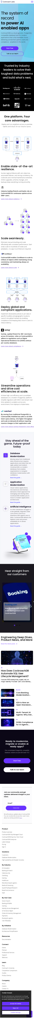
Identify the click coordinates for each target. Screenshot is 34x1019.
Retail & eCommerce (8, 890)
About (4, 984)
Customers (5, 855)
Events (4, 947)
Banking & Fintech (7, 870)
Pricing (4, 844)
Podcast (4, 950)
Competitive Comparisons (9, 970)
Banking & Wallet (7, 903)
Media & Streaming (7, 885)
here (20, 818)
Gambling (5, 875)
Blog (3, 965)
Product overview (7, 832)
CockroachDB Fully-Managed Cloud (12, 834)
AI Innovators (5, 868)
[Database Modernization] (17, 543)
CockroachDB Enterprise (9, 839)
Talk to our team (12, 53)
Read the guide (16, 478)
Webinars (5, 957)
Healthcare (5, 880)
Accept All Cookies (15, 1003)
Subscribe (16, 808)
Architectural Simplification (10, 931)
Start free (9, 48)
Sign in (4, 847)
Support (4, 955)
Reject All (15, 1008)
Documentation (6, 939)
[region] (15, 1004)
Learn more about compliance (11, 346)
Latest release (6, 842)
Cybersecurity (6, 873)
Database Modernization (9, 857)
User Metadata (6, 921)
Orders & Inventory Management (11, 913)
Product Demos (6, 975)
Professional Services (8, 952)
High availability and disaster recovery (13, 860)
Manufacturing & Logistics (9, 883)
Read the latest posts (8, 643)
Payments (5, 916)
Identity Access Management (10, 908)
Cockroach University (8, 968)
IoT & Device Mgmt (7, 911)
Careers (4, 986)
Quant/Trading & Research (9, 888)
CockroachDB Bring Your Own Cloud (12, 837)
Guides (4, 973)
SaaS (3, 893)
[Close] (29, 993)
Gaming (4, 878)
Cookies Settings (16, 1012)
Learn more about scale (9, 267)
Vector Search (6, 901)
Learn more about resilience (10, 199)
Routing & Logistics (7, 918)
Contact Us (5, 988)
